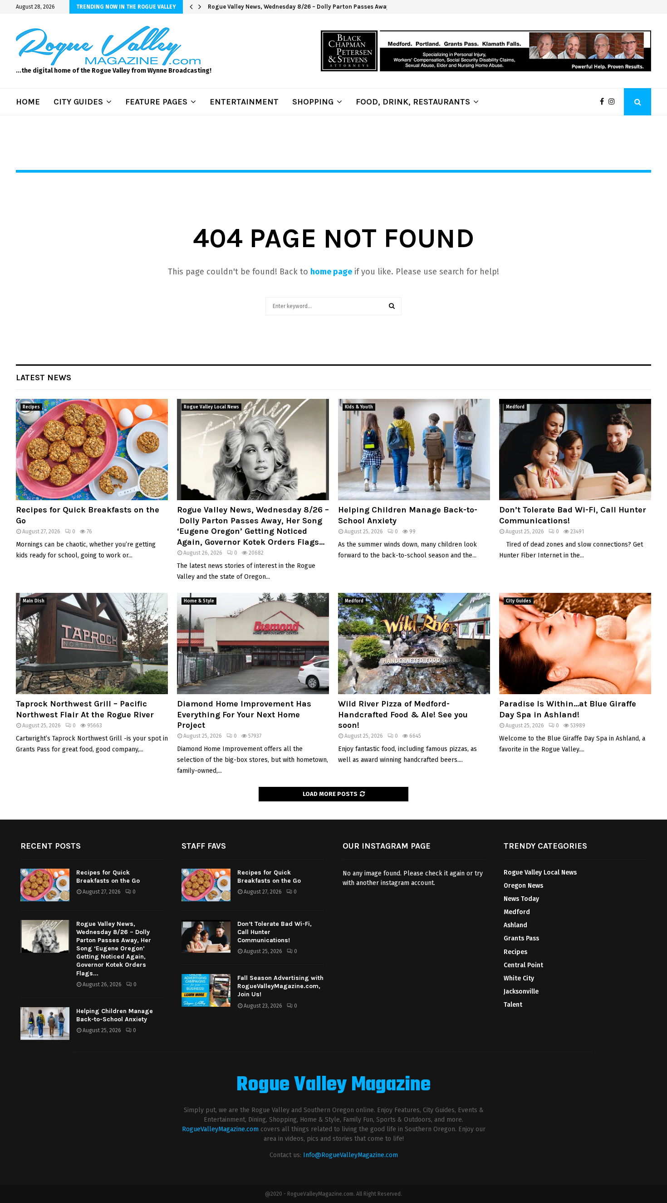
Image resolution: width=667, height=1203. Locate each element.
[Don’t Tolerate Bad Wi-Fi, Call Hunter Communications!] (575, 449)
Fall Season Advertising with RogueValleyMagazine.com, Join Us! (280, 986)
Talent (513, 1005)
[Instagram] (613, 101)
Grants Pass (521, 938)
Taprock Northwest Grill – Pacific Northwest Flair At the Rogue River (85, 709)
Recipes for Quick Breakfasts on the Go (108, 877)
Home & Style (199, 601)
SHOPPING (313, 102)
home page (331, 272)
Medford (515, 407)
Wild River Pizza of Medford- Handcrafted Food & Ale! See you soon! (403, 714)
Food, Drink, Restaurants (413, 102)
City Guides (518, 601)
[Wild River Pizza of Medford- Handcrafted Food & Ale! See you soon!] (414, 643)
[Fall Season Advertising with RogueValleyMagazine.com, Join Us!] (206, 990)
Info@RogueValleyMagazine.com (350, 1155)
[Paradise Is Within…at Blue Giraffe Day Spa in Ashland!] (575, 643)
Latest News (43, 378)
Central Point (523, 965)
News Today (521, 899)
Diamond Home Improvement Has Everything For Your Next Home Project (244, 714)
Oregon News (523, 886)
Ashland (515, 925)
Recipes (31, 407)
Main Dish (33, 601)
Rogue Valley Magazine (333, 1085)
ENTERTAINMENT (244, 102)
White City (519, 978)
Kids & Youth (359, 407)
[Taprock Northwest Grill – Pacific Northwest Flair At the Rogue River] (92, 643)
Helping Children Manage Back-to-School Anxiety (278, 6)
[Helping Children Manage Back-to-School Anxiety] (414, 449)
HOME (28, 102)
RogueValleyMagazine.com (220, 1129)
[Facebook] (604, 101)
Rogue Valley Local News (211, 407)
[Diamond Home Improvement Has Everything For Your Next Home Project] (253, 643)
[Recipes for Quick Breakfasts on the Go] (92, 449)
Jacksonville (521, 991)
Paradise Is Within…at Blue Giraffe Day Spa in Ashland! (567, 709)
